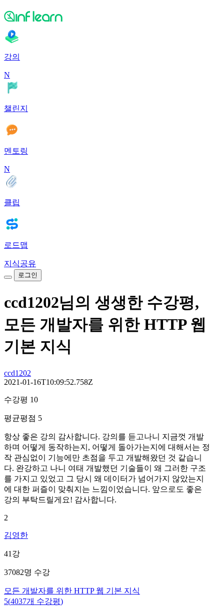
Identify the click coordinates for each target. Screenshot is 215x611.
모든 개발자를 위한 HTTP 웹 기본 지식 (72, 590)
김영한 (16, 535)
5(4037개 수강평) (33, 601)
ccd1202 (17, 373)
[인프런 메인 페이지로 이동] (107, 16)
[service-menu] (8, 277)
